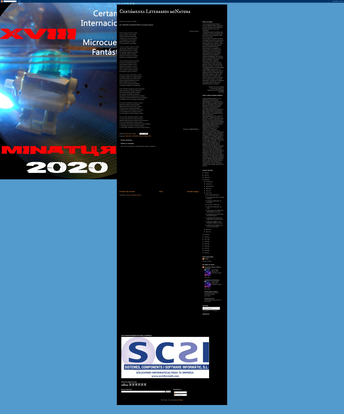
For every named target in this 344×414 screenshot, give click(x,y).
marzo (207, 193)
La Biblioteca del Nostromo (212, 280)
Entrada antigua (193, 191)
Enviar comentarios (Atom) (134, 195)
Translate (215, 310)
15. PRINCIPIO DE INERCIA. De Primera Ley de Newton (214, 226)
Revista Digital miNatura (210, 25)
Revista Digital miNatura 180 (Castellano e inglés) (216, 271)
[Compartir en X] (144, 134)
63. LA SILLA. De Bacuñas (212, 204)
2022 (205, 175)
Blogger (181, 400)
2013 (205, 248)
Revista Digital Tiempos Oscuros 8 (212, 300)
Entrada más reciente (127, 191)
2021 (205, 177)
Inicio (161, 191)
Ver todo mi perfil (207, 261)
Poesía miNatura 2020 (145, 136)
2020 (205, 179)
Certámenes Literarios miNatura (155, 11)
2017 (205, 239)
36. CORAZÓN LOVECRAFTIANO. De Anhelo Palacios (214, 215)
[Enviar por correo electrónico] (140, 134)
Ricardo (206, 259)
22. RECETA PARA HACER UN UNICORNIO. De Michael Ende (214, 218)
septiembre (209, 186)
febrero (208, 229)
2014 (205, 246)
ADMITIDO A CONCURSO (132, 136)
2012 (205, 250)
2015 (205, 243)
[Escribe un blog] (142, 134)
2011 (205, 252)
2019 (205, 234)
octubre (208, 184)
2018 (205, 237)
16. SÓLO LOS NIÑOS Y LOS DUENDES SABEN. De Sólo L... (214, 222)
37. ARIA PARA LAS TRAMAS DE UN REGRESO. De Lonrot (214, 211)
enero (207, 231)
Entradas (178, 392)
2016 (205, 241)
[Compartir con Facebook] (145, 134)
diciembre (208, 181)
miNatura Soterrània (215, 124)
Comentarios (178, 395)
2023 (205, 173)
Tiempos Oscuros (209, 298)
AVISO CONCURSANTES (212, 195)
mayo (207, 190)
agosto (208, 188)
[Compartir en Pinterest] (147, 134)
